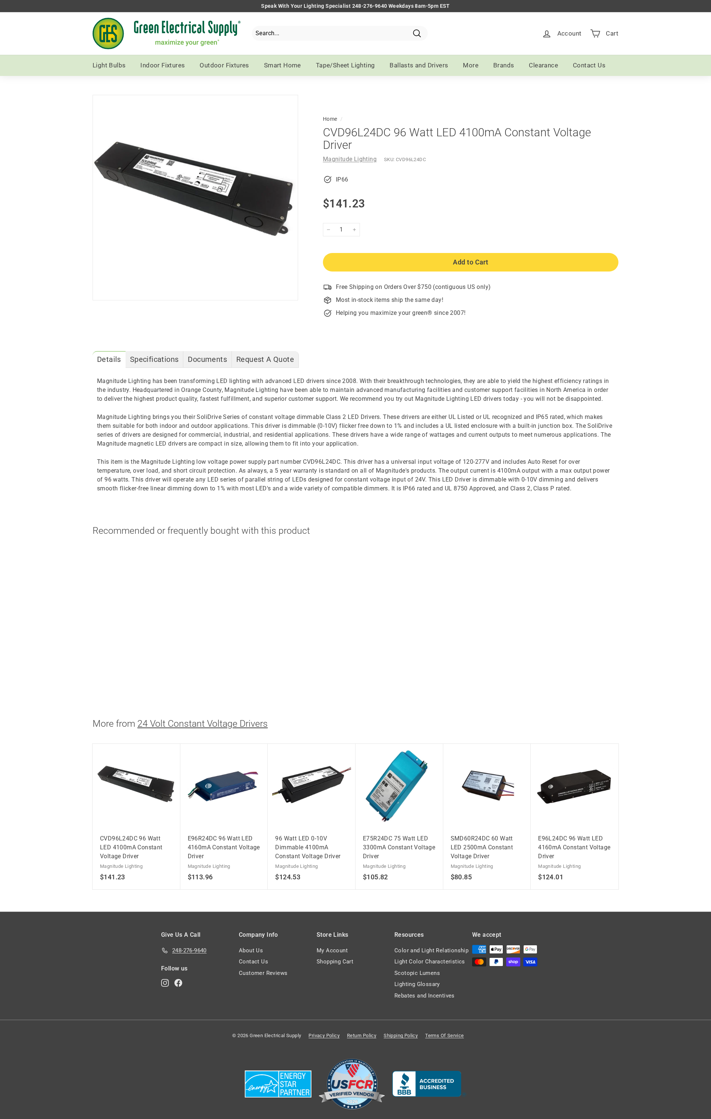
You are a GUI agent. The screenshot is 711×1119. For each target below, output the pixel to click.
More (470, 65)
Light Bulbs (109, 65)
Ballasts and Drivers (419, 65)
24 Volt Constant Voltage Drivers (202, 723)
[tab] (109, 359)
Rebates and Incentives (424, 995)
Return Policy (361, 1035)
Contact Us (589, 65)
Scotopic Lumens (417, 973)
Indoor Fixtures (162, 65)
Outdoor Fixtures (224, 65)
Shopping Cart (335, 961)
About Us (251, 950)
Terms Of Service (444, 1035)
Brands (503, 65)
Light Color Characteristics (429, 961)
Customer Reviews (263, 973)
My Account (332, 950)
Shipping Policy (401, 1035)
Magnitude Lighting (350, 159)
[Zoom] (195, 197)
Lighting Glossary (417, 984)
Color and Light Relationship (431, 950)
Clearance (543, 65)
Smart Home (282, 65)
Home (330, 119)
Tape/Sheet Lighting (345, 65)
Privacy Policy (324, 1035)
